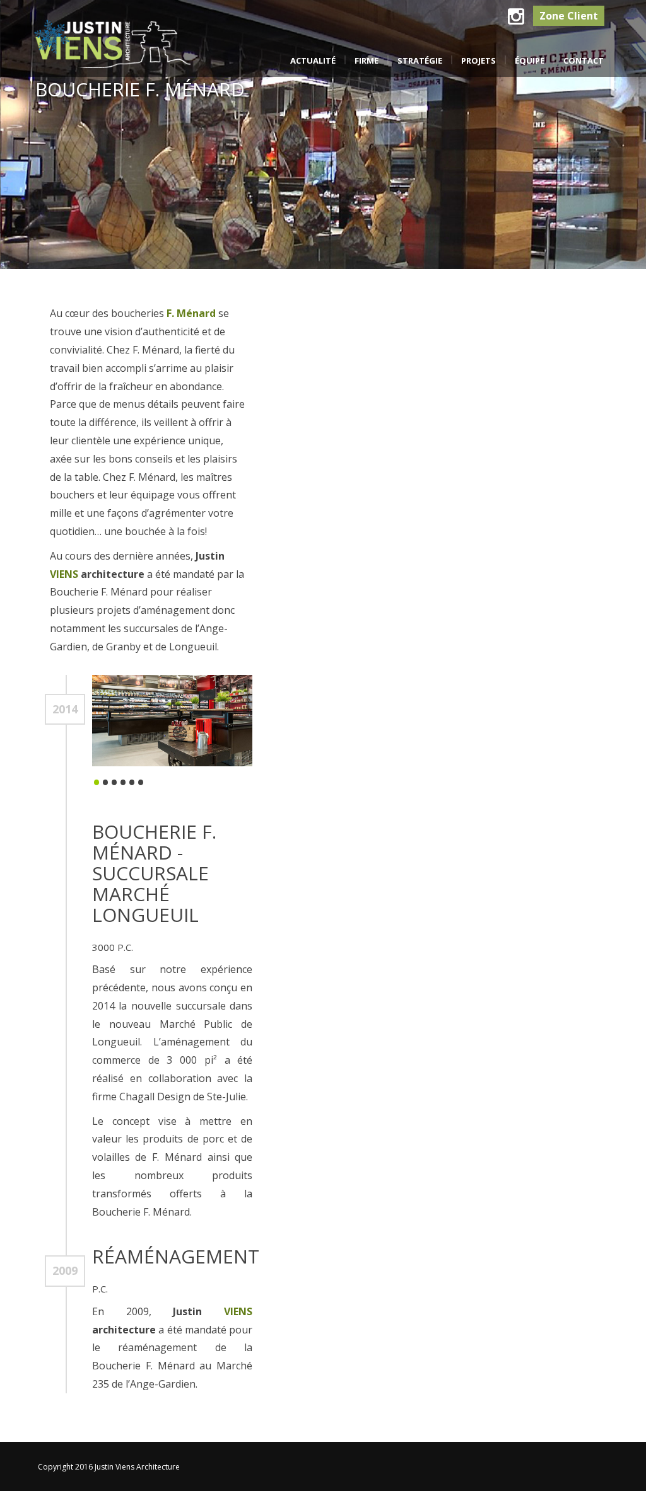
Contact (583, 60)
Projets (478, 60)
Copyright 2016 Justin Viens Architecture (109, 1466)
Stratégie (419, 60)
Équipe (529, 60)
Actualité (313, 60)
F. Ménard (192, 313)
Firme (367, 60)
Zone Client (568, 16)
